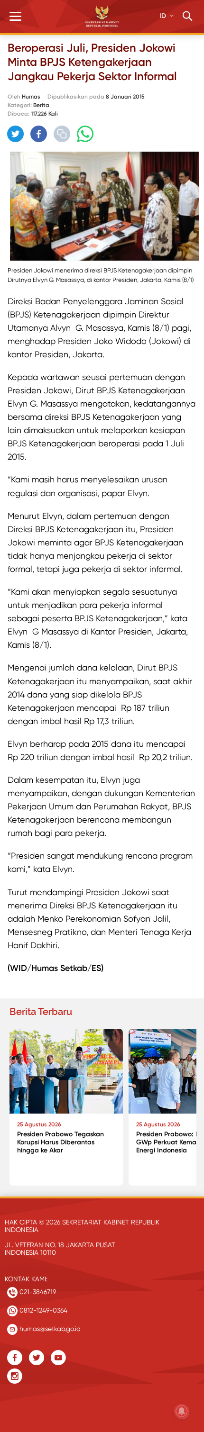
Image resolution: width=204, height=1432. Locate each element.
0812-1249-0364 (42, 1310)
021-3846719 (37, 1292)
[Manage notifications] (181, 1411)
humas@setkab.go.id (49, 1328)
